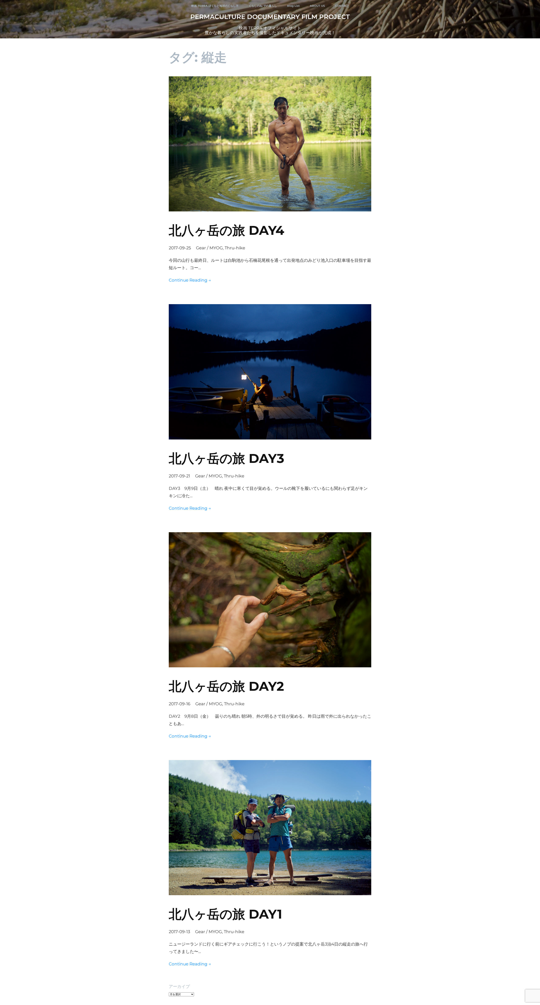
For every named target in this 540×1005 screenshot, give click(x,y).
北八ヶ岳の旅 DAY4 (226, 230)
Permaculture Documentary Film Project (270, 17)
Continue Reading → (190, 280)
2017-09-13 (179, 931)
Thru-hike (235, 247)
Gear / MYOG (209, 247)
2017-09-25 (180, 247)
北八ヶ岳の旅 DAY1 (225, 914)
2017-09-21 (179, 475)
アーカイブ (179, 986)
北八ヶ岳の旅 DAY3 (226, 458)
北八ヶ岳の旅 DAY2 (226, 686)
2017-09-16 (179, 703)
